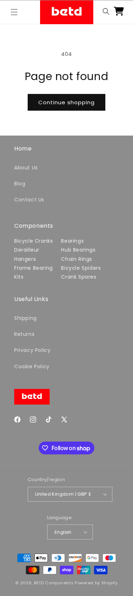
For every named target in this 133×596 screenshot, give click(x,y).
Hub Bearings (78, 249)
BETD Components (54, 583)
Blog (19, 183)
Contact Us (29, 199)
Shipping (25, 318)
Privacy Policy (32, 350)
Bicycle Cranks (33, 240)
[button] (14, 12)
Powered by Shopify (96, 583)
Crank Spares (78, 276)
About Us (26, 167)
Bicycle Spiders (81, 267)
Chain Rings (76, 259)
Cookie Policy (32, 366)
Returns (24, 334)
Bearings (72, 240)
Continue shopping (66, 102)
